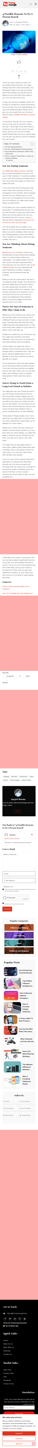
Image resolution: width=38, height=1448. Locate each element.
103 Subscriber (26, 1115)
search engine (15, 780)
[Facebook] (5, 1318)
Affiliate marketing (19, 928)
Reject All (19, 1444)
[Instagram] (19, 1318)
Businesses (23, 776)
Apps (19, 943)
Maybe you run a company (12, 252)
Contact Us (7, 1354)
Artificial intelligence (19, 951)
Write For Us (8, 1344)
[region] (19, 1431)
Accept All (19, 1433)
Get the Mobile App (12, 1326)
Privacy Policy (8, 1373)
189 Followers (9, 1115)
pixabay (24, 54)
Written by (19, 22)
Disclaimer (7, 1380)
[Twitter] (10, 1318)
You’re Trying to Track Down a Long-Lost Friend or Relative (19, 157)
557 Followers (9, 1108)
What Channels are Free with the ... (27, 1041)
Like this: (10, 160)
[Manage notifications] (33, 1443)
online (31, 776)
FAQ (5, 1377)
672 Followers (26, 1108)
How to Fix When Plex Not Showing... (28, 1053)
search (5, 780)
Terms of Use (8, 1384)
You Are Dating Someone (13, 147)
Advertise (6, 1351)
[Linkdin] (15, 1318)
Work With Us (8, 1347)
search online (26, 780)
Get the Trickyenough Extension (16, 1323)
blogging (6, 776)
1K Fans (7, 1101)
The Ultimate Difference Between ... (28, 1067)
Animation (19, 935)
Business (14, 776)
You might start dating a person (14, 171)
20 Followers (26, 1101)
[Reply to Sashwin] (32, 835)
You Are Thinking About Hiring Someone (19, 149)
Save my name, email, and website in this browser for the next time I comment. (20, 890)
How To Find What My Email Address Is (17, 593)
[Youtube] (24, 1318)
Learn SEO (7, 1370)
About (5, 1340)
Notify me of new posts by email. (14, 904)
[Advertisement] (19, 498)
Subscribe (19, 1414)
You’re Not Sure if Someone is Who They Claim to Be (19, 152)
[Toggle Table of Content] (31, 144)
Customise (19, 1438)
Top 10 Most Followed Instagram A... (28, 983)
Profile (17, 811)
